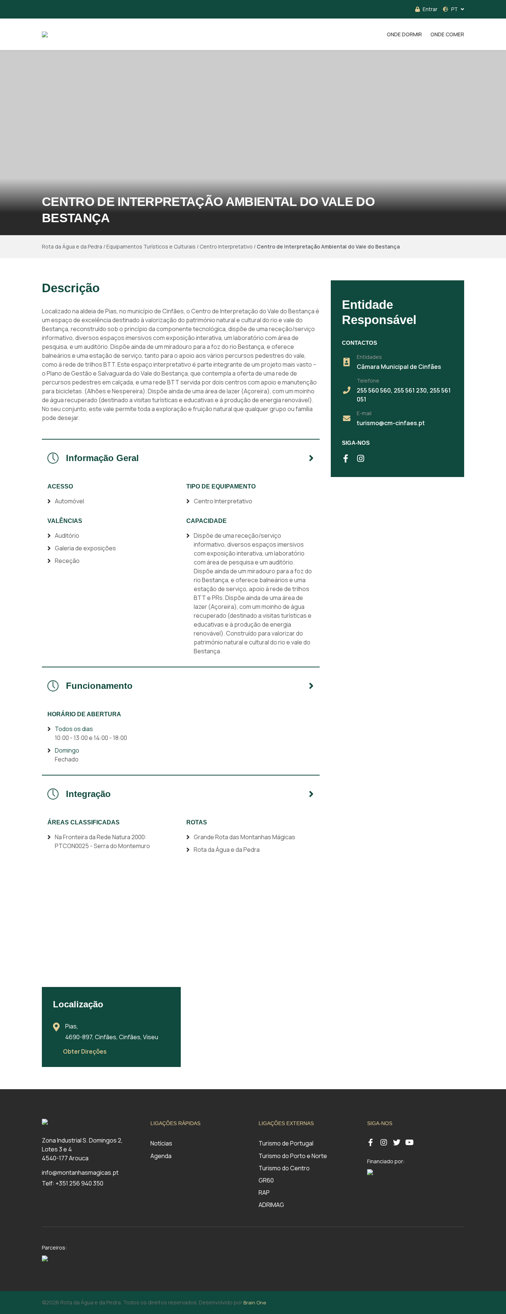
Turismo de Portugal (286, 1143)
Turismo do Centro (284, 1168)
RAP (264, 1192)
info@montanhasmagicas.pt (80, 1172)
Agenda (161, 1156)
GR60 (266, 1180)
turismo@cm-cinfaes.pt (391, 423)
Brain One (254, 1302)
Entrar (430, 9)
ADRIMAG (271, 1205)
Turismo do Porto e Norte (293, 1156)
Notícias (161, 1143)
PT (454, 9)
